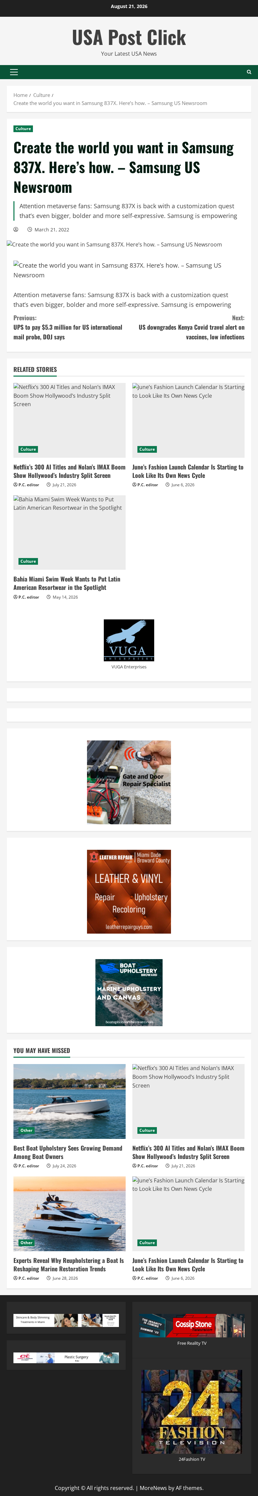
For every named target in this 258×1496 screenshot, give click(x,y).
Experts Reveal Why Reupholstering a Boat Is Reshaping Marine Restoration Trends (68, 1264)
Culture (23, 128)
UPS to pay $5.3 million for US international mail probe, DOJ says (67, 327)
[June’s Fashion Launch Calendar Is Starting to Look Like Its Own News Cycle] (188, 420)
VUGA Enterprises (129, 667)
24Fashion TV (192, 1459)
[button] (14, 72)
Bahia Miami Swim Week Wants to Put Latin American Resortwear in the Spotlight (66, 583)
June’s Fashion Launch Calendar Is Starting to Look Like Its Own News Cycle (188, 471)
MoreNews (153, 1488)
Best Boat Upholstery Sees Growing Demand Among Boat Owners (67, 1152)
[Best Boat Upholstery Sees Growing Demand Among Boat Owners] (69, 1101)
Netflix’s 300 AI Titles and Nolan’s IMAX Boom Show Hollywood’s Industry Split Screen (69, 471)
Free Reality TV (192, 1343)
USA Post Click (129, 36)
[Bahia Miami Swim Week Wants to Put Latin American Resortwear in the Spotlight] (69, 532)
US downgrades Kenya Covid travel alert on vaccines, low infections (192, 327)
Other (26, 1130)
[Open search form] (249, 71)
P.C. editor (28, 485)
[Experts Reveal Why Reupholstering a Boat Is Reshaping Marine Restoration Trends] (69, 1213)
